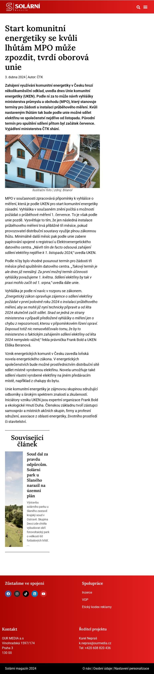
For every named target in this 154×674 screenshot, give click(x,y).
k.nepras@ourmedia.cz (95, 643)
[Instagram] (17, 594)
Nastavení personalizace (131, 668)
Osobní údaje (102, 668)
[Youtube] (43, 594)
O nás (87, 668)
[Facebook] (8, 594)
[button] (138, 7)
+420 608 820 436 (98, 648)
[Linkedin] (34, 594)
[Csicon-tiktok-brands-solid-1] (26, 594)
